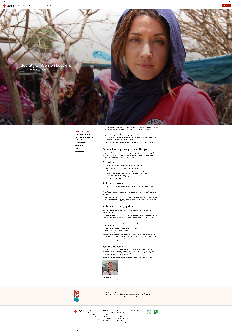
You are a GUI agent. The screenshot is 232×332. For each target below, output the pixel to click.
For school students (107, 312)
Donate (226, 6)
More (118, 310)
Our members (79, 152)
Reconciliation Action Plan (119, 296)
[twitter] (134, 312)
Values (77, 148)
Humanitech (120, 316)
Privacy (75, 330)
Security (89, 330)
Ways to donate (44, 6)
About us (90, 312)
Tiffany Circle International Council (138, 186)
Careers (90, 321)
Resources (105, 310)
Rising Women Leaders (82, 134)
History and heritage (93, 319)
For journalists (106, 320)
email (151, 142)
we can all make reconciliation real (140, 296)
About (19, 6)
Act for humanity (33, 6)
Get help (25, 6)
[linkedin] (137, 312)
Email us (104, 257)
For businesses (106, 318)
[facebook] (131, 312)
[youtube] (136, 312)
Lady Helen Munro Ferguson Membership (84, 138)
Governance (79, 145)
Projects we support (81, 142)
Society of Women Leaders (83, 131)
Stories (52, 6)
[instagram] (133, 312)
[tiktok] (139, 312)
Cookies (84, 330)
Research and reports (94, 316)
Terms (79, 330)
